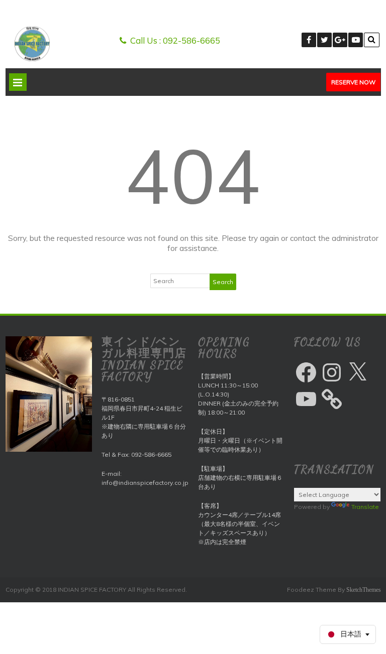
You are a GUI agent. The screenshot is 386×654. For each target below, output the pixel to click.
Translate (365, 506)
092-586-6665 (191, 40)
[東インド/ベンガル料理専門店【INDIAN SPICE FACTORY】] (32, 59)
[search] (371, 40)
